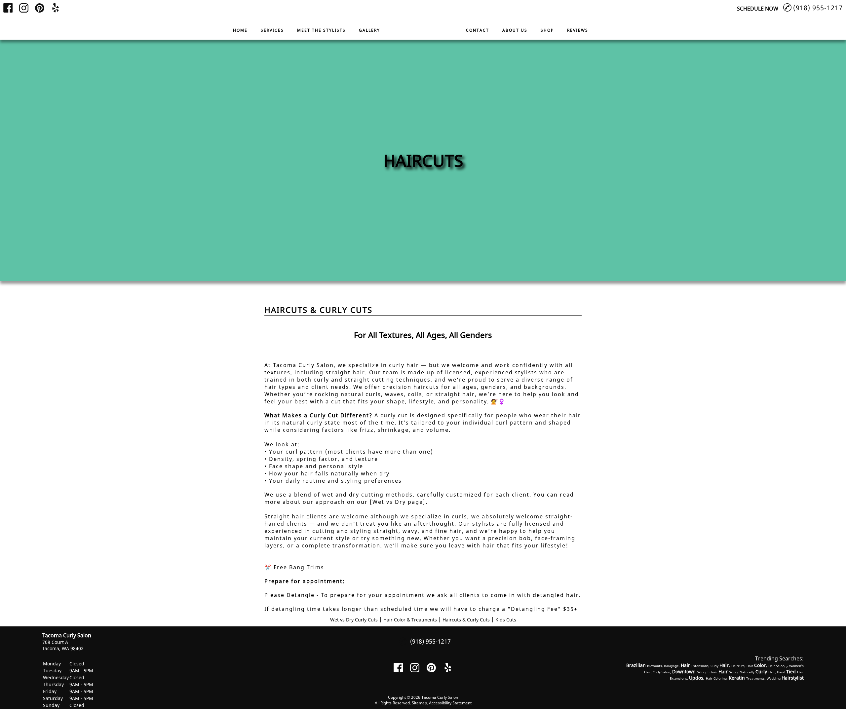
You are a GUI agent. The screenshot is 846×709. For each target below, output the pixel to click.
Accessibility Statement (450, 703)
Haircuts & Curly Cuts (466, 619)
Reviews (577, 30)
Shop (547, 30)
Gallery (369, 30)
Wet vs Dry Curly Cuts (354, 619)
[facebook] (8, 8)
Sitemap (419, 703)
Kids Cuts (505, 619)
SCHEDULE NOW (757, 8)
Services (272, 30)
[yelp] (55, 8)
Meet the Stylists (321, 30)
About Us (514, 30)
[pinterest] (39, 8)
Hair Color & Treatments (410, 619)
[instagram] (23, 8)
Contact (477, 30)
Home (240, 30)
